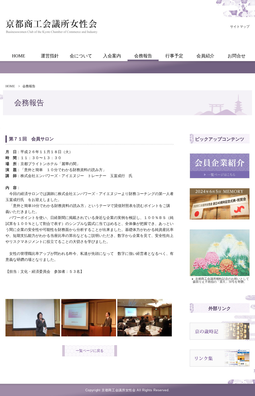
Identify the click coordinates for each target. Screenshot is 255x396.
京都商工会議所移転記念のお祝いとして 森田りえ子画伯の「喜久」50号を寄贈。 (220, 280)
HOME (10, 86)
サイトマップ (240, 26)
